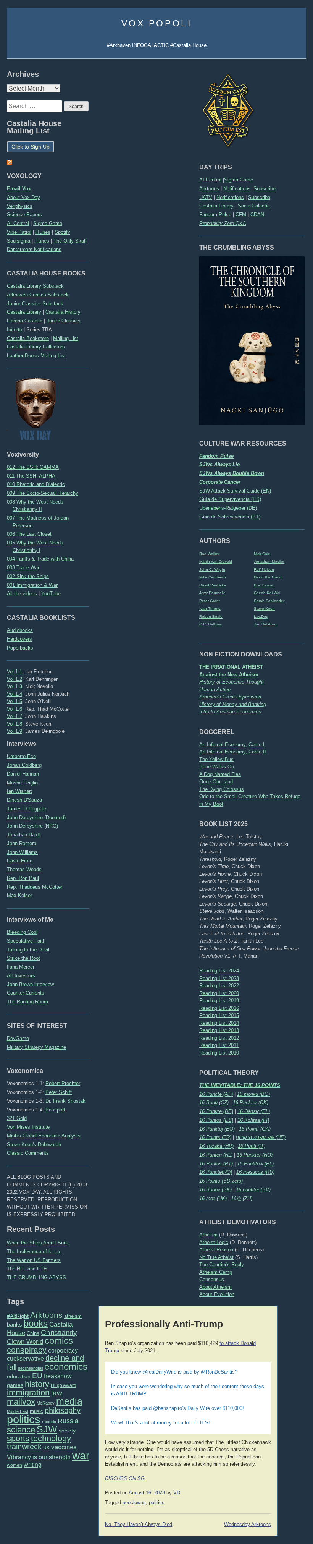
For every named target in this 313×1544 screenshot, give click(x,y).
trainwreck (24, 1446)
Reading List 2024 (219, 971)
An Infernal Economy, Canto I (232, 744)
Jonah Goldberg (24, 765)
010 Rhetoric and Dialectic (36, 484)
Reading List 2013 (219, 1030)
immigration (28, 1392)
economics (65, 1366)
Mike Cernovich (212, 577)
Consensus (211, 1279)
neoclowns (134, 1502)
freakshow (58, 1376)
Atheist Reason (216, 1249)
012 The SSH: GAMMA (33, 467)
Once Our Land (216, 781)
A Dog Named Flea (220, 774)
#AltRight (18, 1316)
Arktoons (209, 188)
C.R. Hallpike (210, 624)
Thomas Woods (24, 869)
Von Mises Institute (28, 1127)
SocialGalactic (254, 206)
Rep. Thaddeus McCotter (34, 887)
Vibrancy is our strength (39, 1456)
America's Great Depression (230, 697)
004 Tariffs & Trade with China (40, 559)
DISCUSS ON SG (125, 1478)
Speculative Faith (26, 941)
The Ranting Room (27, 1001)
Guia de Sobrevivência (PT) (229, 517)
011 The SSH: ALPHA (31, 476)
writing (33, 1464)
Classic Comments (28, 1153)
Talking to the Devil (28, 950)
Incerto (14, 329)
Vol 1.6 (14, 709)
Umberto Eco (21, 756)
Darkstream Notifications (34, 249)
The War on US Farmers (34, 1260)
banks (14, 1325)
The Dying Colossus (221, 789)
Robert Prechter (62, 1083)
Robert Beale (211, 616)
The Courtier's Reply (221, 1264)
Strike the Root (23, 958)
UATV (205, 197)
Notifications (237, 188)
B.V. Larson (264, 585)
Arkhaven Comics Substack (38, 295)
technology (51, 1438)
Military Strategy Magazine (36, 1047)
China (33, 1333)
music (36, 1411)
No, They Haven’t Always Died (138, 1524)
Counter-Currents (25, 993)
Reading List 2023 (219, 978)
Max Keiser (19, 895)
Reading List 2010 (219, 1053)
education (19, 1376)
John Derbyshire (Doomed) (36, 817)
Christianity (59, 1332)
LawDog (261, 616)
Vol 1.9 (14, 731)
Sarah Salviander (269, 601)
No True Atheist (216, 1257)
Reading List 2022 (219, 985)
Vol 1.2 (14, 679)
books (36, 1323)
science (21, 1429)
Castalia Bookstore (28, 338)
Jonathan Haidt (23, 835)
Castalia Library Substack (35, 286)
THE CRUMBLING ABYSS (36, 1277)
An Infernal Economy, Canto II (232, 752)
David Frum (19, 861)
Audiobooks (20, 630)
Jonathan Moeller (269, 561)
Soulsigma (18, 241)
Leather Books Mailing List (36, 355)
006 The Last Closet (29, 534)
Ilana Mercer (20, 967)
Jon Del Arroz (265, 624)
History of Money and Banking (232, 704)
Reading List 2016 (219, 1008)
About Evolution (216, 1294)
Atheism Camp (215, 1272)
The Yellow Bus (216, 759)
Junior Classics (64, 321)
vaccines (64, 1447)
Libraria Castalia (24, 321)
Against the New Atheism (228, 674)
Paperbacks (20, 648)
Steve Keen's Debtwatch (34, 1144)
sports (18, 1438)
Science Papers (24, 214)
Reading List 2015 (219, 1015)
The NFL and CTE (27, 1269)
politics (23, 1419)
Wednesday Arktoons (247, 1524)
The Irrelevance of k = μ (34, 1251)
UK (46, 1447)
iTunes (42, 232)
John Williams (22, 852)
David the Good (268, 577)
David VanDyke (212, 585)
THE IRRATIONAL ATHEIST (231, 667)
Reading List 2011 (219, 1045)
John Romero (21, 843)
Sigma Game (238, 180)
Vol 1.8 (14, 724)
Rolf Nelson (264, 569)
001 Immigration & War (32, 585)
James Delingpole (26, 809)
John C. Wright (212, 569)
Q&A (222, 223)
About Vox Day (23, 197)
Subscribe (264, 188)
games (15, 1385)
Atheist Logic (213, 1242)
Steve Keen (264, 608)
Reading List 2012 (219, 1038)
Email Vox (19, 188)
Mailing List (65, 338)
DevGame (18, 1038)
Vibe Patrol (19, 232)
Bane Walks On (216, 767)
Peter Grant (209, 601)
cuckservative (25, 1358)
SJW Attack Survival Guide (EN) (235, 491)
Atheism (208, 1235)
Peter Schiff (58, 1092)
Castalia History (63, 312)
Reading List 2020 (219, 993)
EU (37, 1376)
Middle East (17, 1411)
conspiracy (27, 1349)
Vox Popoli (156, 23)
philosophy (63, 1410)
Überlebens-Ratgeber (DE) (228, 508)
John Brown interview (30, 984)
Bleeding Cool (22, 932)
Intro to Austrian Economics (230, 711)
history (37, 1384)
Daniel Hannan (23, 774)
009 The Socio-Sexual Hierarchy (42, 493)
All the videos (22, 593)
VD (176, 1492)
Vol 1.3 (14, 686)
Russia (68, 1421)
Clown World (25, 1341)
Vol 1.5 (14, 701)
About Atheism (215, 1287)
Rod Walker (209, 554)
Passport (55, 1110)
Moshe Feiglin (22, 783)
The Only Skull (69, 241)
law (56, 1393)
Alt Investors (21, 976)
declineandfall (30, 1368)
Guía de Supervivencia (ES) (230, 499)
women (14, 1465)
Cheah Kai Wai (267, 593)
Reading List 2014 (219, 1023)
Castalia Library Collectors (36, 347)
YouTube (51, 593)
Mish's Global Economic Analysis (44, 1136)
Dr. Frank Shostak (65, 1101)
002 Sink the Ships (28, 576)
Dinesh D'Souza (24, 800)
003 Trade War (23, 567)
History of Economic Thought (231, 682)
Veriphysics (19, 206)
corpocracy (63, 1350)
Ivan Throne (210, 608)
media (69, 1401)
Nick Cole (262, 554)
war (80, 1455)
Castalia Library (216, 206)
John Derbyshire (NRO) (32, 826)
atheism (73, 1316)
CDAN (257, 214)
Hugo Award (63, 1385)
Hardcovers (19, 639)
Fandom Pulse (215, 214)
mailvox (21, 1401)
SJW (47, 1429)
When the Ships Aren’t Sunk (38, 1243)
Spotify (62, 232)
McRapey (46, 1403)
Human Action (215, 689)
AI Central (210, 180)
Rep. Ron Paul (23, 878)
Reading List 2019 (219, 1000)
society (67, 1430)
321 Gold (17, 1118)
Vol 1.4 (14, 694)
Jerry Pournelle (212, 593)
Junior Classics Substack (35, 303)
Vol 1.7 (14, 716)
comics (59, 1340)
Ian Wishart (19, 791)
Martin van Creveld (215, 561)
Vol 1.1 (14, 671)
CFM (241, 214)
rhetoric (49, 1421)
